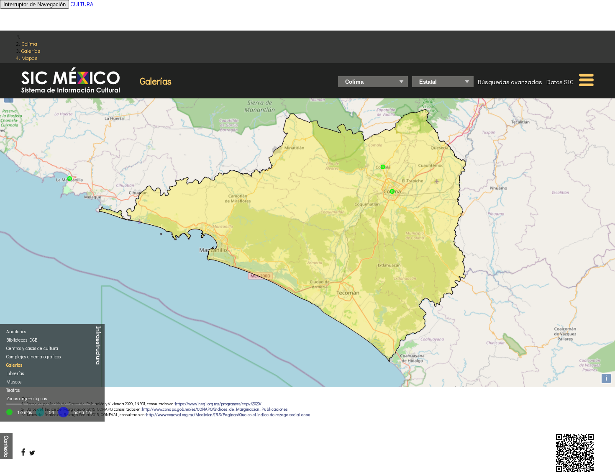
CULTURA (81, 4)
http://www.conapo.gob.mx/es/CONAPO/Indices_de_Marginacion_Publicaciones (214, 409)
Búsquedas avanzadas (510, 81)
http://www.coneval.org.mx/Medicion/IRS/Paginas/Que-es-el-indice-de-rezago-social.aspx (228, 414)
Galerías (30, 50)
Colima (29, 43)
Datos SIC (560, 81)
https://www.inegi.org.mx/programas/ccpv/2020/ (218, 404)
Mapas (29, 57)
